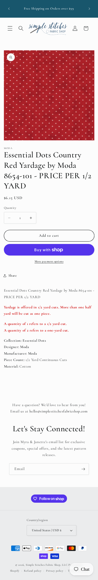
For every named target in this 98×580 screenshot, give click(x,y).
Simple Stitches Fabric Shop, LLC (47, 564)
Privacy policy (54, 570)
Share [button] (12, 275)
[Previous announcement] (9, 9)
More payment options (49, 261)
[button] (10, 28)
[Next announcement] (89, 9)
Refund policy (32, 570)
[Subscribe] (83, 469)
